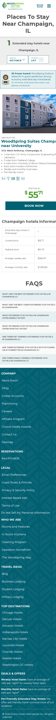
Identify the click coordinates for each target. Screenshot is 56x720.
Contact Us (9, 434)
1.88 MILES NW (8, 137)
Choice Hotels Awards (16, 426)
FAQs (5, 388)
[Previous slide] (6, 114)
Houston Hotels (12, 625)
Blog (5, 573)
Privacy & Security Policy (18, 490)
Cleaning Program (14, 542)
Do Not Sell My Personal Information (25, 512)
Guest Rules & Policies (17, 482)
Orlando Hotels (12, 651)
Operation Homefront (16, 549)
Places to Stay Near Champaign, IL (28, 23)
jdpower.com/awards (20, 85)
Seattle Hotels (11, 658)
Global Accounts (13, 396)
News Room (10, 380)
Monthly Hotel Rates (14, 689)
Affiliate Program (13, 419)
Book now (40, 6)
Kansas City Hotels (14, 638)
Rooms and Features (16, 526)
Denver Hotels (12, 619)
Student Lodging (13, 589)
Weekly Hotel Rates (13, 679)
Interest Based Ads (14, 498)
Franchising (9, 403)
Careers (7, 411)
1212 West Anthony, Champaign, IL (21, 150)
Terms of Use (10, 505)
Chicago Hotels (12, 612)
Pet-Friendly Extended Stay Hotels (23, 698)
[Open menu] (49, 6)
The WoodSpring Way (16, 557)
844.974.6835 (10, 458)
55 (34, 195)
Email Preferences (14, 474)
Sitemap (7, 442)
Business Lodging (14, 581)
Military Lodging (13, 597)
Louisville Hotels (13, 645)
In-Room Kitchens (14, 534)
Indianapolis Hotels (15, 632)
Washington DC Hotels (17, 664)
